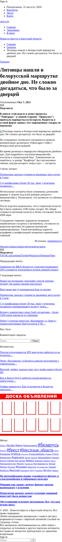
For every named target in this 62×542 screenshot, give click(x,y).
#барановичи (30, 445)
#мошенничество (8, 463)
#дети (55, 454)
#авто (18, 445)
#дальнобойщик (37, 454)
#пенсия (52, 464)
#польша (21, 466)
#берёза (3, 451)
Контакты (12, 10)
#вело (56, 451)
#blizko (3, 446)
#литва (30, 246)
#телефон (38, 470)
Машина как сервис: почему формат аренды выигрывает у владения (26, 486)
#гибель (16, 453)
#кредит (3, 461)
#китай (27, 458)
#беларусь (5, 246)
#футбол (47, 470)
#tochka (10, 445)
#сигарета (39, 246)
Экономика (13, 30)
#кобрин (34, 458)
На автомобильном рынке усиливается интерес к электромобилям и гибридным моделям (29, 477)
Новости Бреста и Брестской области (21, 38)
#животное (5, 457)
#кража (55, 457)
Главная (11, 27)
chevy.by (4, 21)
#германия (5, 454)
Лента (10, 13)
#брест (13, 449)
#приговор (31, 467)
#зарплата (18, 457)
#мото (53, 461)
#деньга (48, 454)
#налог (20, 463)
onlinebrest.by (54, 241)
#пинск (3, 467)
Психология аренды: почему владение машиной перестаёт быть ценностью (28, 495)
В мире (11, 33)
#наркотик (29, 464)
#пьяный (52, 467)
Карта (10, 16)
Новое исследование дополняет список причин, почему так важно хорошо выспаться (27, 282)
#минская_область (42, 461)
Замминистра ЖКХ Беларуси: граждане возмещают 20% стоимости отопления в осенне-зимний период (29, 268)
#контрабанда (19, 246)
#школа (55, 470)
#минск (30, 460)
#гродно (24, 454)
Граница (4, 61)
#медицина (20, 461)
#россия (14, 470)
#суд (32, 470)
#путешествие (42, 467)
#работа (4, 470)
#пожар (11, 467)
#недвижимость (40, 463)
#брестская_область (37, 450)
